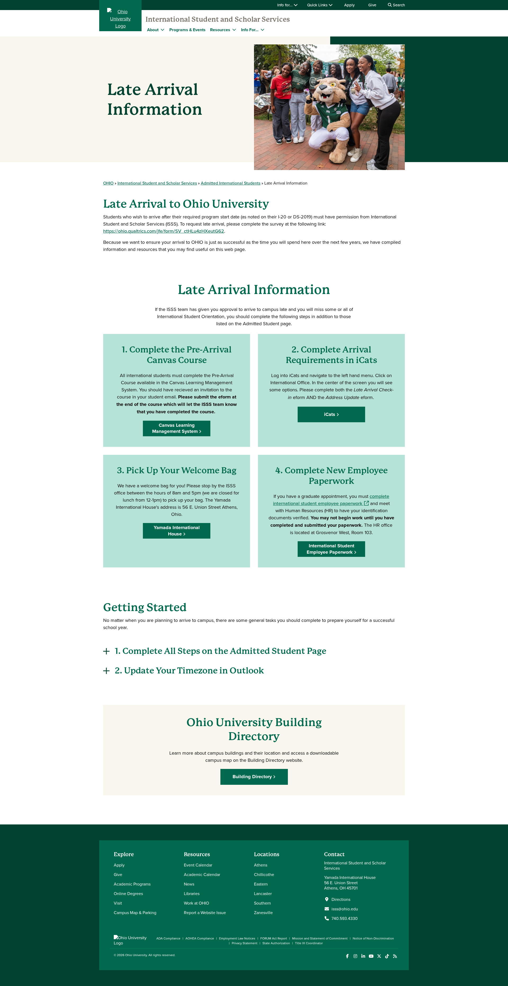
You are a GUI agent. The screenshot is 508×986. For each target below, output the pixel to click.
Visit (118, 903)
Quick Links (318, 5)
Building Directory (252, 776)
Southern (262, 903)
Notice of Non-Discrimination (373, 938)
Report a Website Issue (205, 912)
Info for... (285, 5)
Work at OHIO (196, 903)
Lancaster (263, 893)
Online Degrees (128, 893)
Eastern (261, 884)
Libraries (191, 893)
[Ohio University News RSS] (395, 956)
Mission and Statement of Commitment (320, 938)
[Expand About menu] (162, 30)
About (152, 30)
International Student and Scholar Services (218, 19)
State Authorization (276, 943)
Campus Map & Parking (135, 912)
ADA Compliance (168, 938)
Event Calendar (198, 865)
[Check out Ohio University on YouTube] (371, 956)
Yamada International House (177, 530)
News (189, 884)
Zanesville (263, 912)
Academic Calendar (202, 874)
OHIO (108, 183)
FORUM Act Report (273, 938)
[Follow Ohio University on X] (379, 956)
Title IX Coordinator (309, 943)
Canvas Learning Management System (175, 428)
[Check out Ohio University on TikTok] (387, 956)
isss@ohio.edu (345, 908)
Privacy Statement (244, 943)
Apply (349, 5)
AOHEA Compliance (199, 938)
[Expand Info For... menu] (262, 30)
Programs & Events (187, 30)
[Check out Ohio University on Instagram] (355, 956)
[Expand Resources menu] (234, 30)
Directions (341, 899)
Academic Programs (132, 884)
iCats (329, 414)
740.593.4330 (345, 918)
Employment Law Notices (237, 938)
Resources (220, 30)
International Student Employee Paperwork (330, 548)
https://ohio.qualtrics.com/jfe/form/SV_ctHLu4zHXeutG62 (163, 231)
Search (398, 5)
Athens (260, 865)
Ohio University (136, 955)
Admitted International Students (230, 183)
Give (372, 5)
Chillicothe (264, 874)
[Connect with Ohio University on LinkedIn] (363, 956)
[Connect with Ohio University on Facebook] (347, 956)
